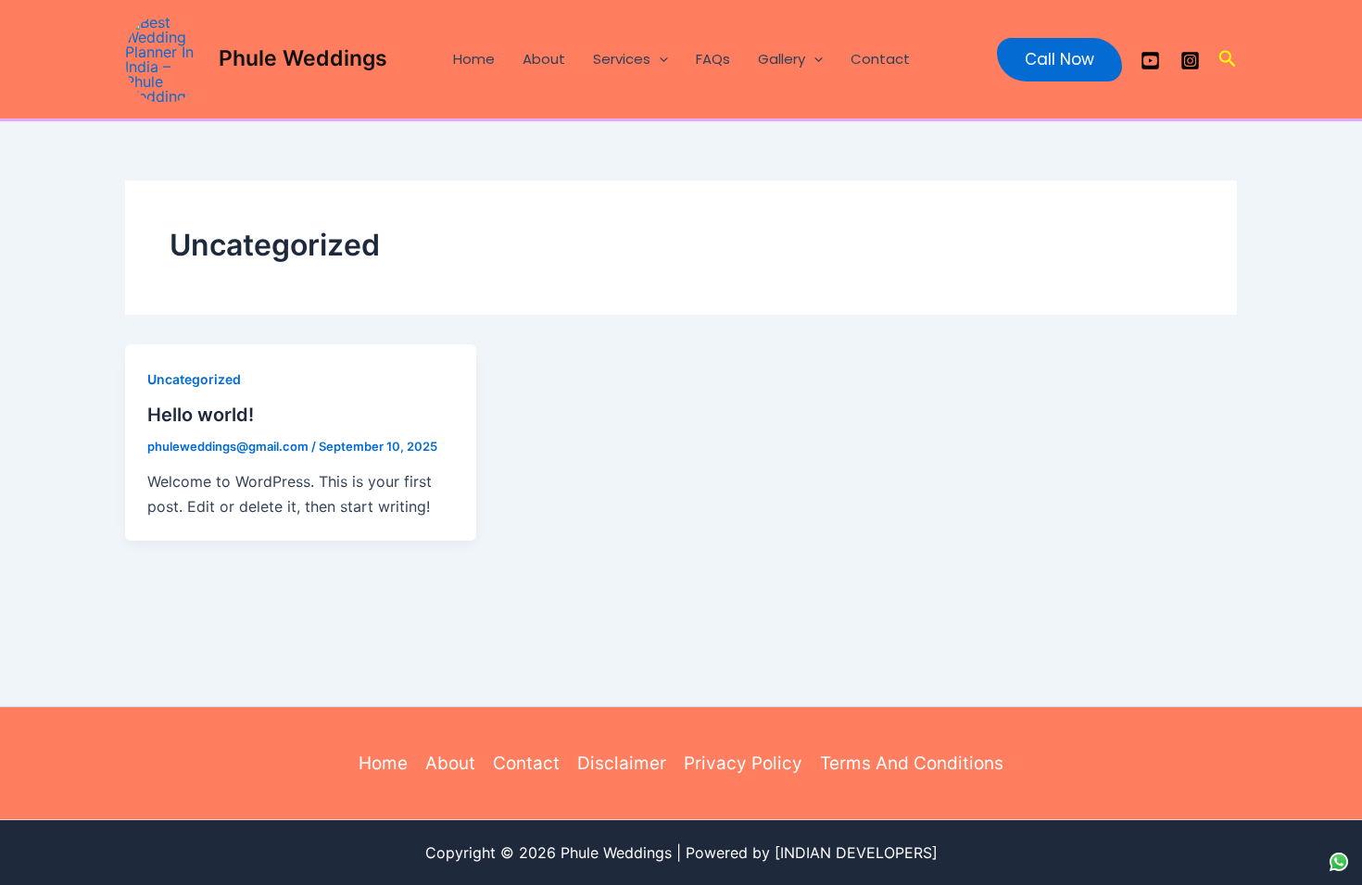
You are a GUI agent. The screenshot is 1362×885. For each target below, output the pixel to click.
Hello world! (200, 415)
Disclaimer (621, 763)
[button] (659, 59)
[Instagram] (1190, 60)
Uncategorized (194, 379)
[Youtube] (1150, 60)
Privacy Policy (743, 763)
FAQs (713, 59)
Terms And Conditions (911, 763)
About (544, 59)
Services (621, 59)
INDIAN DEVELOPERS (856, 852)
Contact (880, 59)
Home (474, 59)
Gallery (781, 59)
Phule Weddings (303, 58)
